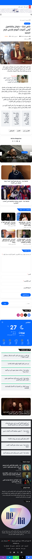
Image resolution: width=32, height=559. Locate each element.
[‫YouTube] (21, 315)
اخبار (22, 545)
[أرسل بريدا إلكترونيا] (19, 36)
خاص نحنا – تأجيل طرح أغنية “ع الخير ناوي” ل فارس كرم (8, 223)
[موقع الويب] (19, 141)
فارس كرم (26, 131)
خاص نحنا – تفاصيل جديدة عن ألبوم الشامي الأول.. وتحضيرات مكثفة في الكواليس (24, 240)
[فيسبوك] (17, 141)
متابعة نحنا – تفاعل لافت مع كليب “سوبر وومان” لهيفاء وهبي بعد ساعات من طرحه (16, 413)
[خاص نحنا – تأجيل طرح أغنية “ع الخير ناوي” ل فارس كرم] (8, 217)
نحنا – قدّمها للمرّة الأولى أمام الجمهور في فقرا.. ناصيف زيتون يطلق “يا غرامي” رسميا (12, 467)
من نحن (13, 548)
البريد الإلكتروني (27, 281)
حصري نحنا (22, 20)
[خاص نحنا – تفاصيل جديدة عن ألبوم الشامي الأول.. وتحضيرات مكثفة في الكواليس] (24, 234)
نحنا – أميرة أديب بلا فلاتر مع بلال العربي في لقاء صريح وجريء (12, 481)
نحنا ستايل (18, 548)
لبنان (18, 131)
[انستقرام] (13, 141)
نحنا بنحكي (18, 545)
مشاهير (11, 131)
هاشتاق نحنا (6, 545)
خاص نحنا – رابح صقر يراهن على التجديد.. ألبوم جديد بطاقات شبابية (25, 223)
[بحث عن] (31, 14)
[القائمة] (1, 14)
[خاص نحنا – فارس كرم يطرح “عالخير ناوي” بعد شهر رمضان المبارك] (8, 234)
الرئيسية (27, 20)
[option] (16, 153)
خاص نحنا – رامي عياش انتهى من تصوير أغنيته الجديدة (16, 6)
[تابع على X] (21, 36)
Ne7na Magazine (25, 36)
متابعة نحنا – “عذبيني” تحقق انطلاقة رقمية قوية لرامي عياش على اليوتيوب (10, 80)
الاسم (29, 274)
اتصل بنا (8, 548)
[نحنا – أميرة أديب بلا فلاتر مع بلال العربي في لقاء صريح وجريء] (26, 481)
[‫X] (15, 141)
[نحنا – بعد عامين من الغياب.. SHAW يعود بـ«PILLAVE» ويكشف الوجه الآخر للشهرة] (26, 475)
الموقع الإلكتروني (27, 287)
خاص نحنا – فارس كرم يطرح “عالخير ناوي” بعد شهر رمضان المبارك (8, 240)
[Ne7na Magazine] (16, 10)
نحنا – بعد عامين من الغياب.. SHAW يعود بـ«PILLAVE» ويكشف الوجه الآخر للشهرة (11, 474)
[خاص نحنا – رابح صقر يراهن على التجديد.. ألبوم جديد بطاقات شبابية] (24, 217)
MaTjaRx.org (16, 543)
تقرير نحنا (23, 548)
